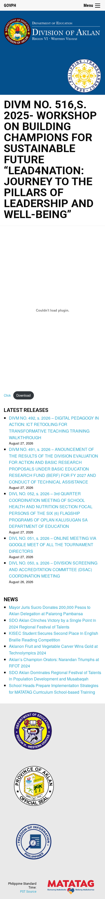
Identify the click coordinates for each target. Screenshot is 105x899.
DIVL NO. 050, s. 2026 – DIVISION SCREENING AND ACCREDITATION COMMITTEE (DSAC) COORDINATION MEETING (53, 569)
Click (7, 395)
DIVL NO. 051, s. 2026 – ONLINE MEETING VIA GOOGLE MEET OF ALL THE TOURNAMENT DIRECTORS (52, 544)
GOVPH (10, 5)
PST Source (28, 891)
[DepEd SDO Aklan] (52, 30)
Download (23, 395)
